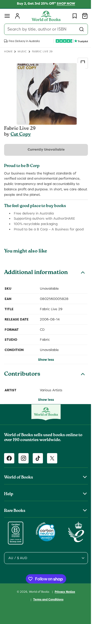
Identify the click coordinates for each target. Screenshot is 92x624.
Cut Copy (20, 134)
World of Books (37, 591)
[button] (7, 16)
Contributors (22, 374)
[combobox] (44, 29)
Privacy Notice (63, 591)
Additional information (36, 273)
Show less (44, 360)
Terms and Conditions (46, 599)
